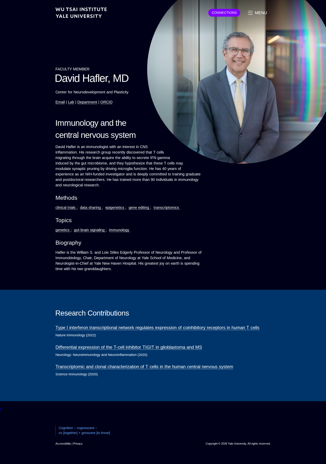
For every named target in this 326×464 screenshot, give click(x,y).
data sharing (91, 207)
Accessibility (63, 443)
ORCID (106, 102)
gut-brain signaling (90, 230)
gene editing (139, 207)
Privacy (78, 443)
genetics (63, 230)
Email (60, 102)
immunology (119, 230)
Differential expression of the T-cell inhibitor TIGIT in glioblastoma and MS (128, 347)
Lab (71, 102)
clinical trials (66, 207)
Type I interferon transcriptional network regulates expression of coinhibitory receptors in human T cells (157, 327)
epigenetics (115, 207)
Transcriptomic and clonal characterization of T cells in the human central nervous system (144, 366)
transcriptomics (167, 207)
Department (87, 102)
